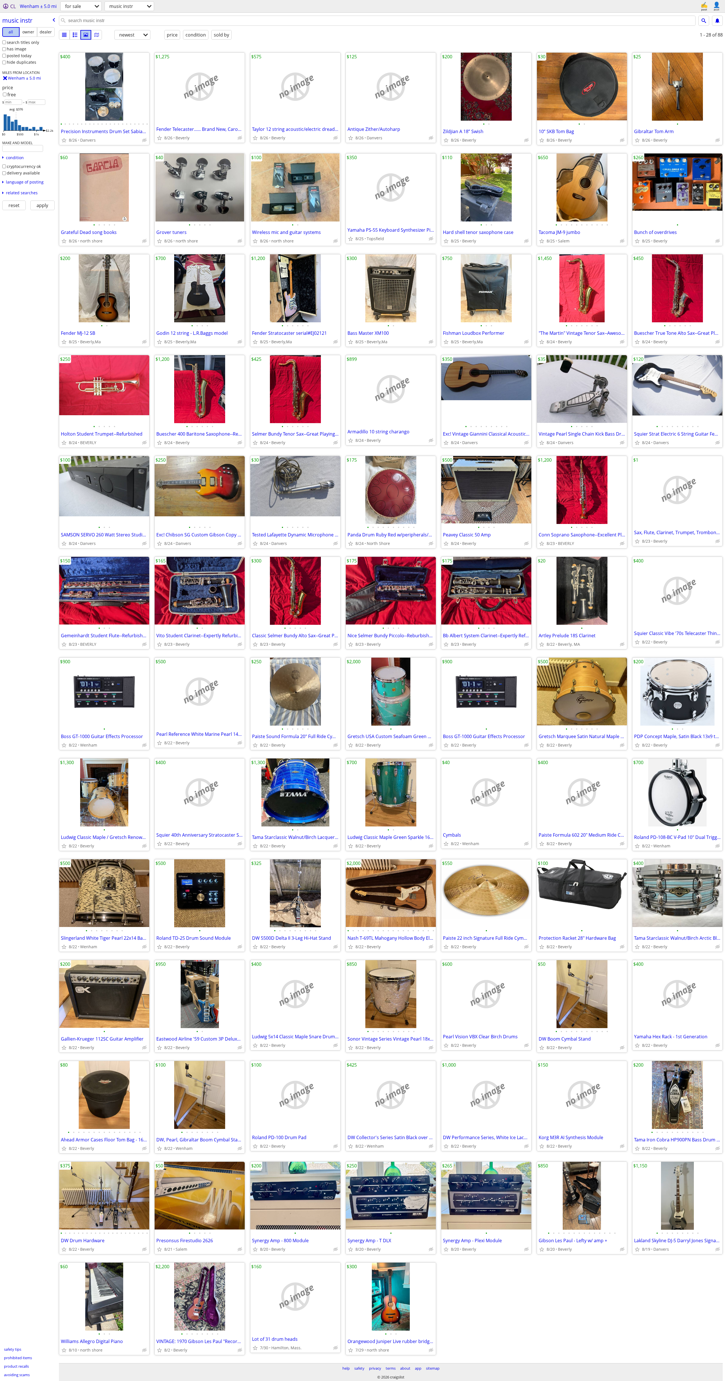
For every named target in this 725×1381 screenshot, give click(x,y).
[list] (64, 35)
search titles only (23, 42)
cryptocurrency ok (24, 166)
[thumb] (75, 35)
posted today (19, 55)
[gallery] (85, 35)
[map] (96, 35)
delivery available (23, 173)
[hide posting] (144, 140)
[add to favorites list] (64, 140)
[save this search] (717, 21)
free (11, 94)
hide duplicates (21, 62)
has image (16, 49)
